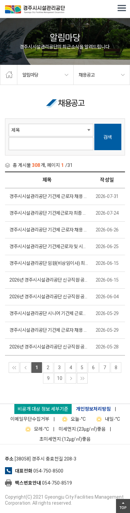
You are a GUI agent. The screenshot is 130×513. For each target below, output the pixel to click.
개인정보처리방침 (93, 409)
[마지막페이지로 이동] (82, 378)
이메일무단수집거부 (29, 419)
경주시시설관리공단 (35, 10)
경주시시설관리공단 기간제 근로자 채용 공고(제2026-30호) (48, 229)
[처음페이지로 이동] (14, 367)
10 (59, 378)
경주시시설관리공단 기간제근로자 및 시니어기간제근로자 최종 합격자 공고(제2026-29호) (48, 246)
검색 (107, 137)
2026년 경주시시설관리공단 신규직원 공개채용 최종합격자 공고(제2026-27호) (48, 280)
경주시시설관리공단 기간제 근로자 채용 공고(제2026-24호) (48, 330)
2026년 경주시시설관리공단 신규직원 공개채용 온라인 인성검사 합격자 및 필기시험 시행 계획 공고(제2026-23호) (48, 346)
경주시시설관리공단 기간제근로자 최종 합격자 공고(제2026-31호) (48, 213)
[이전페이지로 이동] (25, 367)
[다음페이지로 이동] (71, 378)
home (8, 75)
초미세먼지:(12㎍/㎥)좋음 (65, 439)
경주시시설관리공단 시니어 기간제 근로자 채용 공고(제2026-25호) (48, 313)
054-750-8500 (48, 471)
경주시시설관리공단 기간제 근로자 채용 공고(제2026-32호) (48, 196)
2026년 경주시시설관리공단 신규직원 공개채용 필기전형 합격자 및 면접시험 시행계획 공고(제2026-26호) (48, 296)
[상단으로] (123, 506)
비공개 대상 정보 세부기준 (43, 409)
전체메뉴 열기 (121, 8)
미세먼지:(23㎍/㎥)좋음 (82, 429)
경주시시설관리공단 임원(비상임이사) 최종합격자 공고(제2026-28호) (48, 263)
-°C (78, 419)
